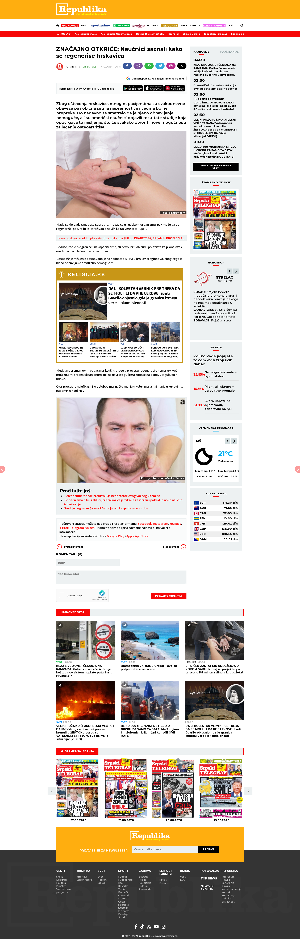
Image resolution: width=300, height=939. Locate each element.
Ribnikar (173, 33)
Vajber (89, 528)
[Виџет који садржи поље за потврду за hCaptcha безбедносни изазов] (82, 595)
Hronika (153, 25)
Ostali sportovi (123, 903)
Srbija (59, 876)
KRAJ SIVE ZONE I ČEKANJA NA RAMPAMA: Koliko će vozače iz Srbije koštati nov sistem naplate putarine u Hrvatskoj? (214, 69)
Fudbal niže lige (125, 881)
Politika (61, 882)
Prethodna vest (73, 546)
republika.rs (146, 935)
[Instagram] (171, 66)
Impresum (228, 876)
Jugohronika (85, 879)
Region (102, 879)
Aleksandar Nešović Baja (116, 33)
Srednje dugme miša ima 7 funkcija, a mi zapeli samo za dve (106, 508)
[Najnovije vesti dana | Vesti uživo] (121, 25)
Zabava (195, 25)
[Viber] (138, 66)
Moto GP (123, 898)
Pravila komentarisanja (231, 887)
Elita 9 (163, 880)
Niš (198, 441)
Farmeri (164, 883)
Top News (209, 878)
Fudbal (122, 876)
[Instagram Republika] (163, 926)
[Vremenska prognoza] (203, 456)
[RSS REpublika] (157, 926)
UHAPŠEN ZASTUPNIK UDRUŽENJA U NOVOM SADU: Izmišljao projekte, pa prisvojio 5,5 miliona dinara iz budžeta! (214, 104)
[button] (229, 271)
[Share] (60, 625)
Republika (230, 871)
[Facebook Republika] (137, 926)
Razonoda (145, 889)
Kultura (143, 886)
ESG (182, 879)
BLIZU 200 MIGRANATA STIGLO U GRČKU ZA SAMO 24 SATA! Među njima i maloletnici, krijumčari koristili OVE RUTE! (214, 151)
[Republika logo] (81, 9)
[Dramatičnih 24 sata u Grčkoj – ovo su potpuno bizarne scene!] (150, 640)
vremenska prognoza (216, 428)
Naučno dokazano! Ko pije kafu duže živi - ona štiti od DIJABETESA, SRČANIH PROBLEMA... (121, 238)
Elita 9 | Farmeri (165, 872)
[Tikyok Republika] (142, 926)
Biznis (185, 871)
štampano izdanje (216, 182)
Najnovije (201, 51)
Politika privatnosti (228, 900)
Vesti (84, 25)
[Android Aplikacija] (133, 88)
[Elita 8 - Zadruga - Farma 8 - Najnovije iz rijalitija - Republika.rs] (214, 25)
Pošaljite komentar (168, 596)
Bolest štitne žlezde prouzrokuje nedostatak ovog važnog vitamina (112, 496)
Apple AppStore (137, 536)
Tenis (121, 889)
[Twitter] (181, 66)
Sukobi (102, 882)
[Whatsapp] (149, 66)
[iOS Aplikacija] (153, 88)
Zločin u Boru (191, 33)
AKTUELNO (64, 33)
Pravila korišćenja (228, 881)
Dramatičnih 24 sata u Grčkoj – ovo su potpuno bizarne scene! (215, 87)
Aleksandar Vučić (86, 33)
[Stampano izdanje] (216, 220)
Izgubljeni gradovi (215, 33)
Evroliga (123, 914)
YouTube (175, 523)
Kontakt (227, 892)
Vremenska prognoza (63, 891)
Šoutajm (123, 907)
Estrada (143, 876)
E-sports (123, 911)
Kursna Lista (216, 493)
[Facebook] (127, 66)
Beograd (61, 879)
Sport (123, 871)
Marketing (228, 895)
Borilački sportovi (123, 894)
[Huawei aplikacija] (174, 88)
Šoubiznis (145, 882)
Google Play (115, 536)
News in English (207, 887)
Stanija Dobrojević (243, 33)
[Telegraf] (160, 66)
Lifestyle (90, 66)
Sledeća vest (171, 546)
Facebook (145, 523)
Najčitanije (229, 51)
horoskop (216, 262)
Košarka (123, 886)
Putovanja (210, 871)
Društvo (61, 886)
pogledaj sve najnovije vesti (216, 166)
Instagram (160, 523)
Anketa (216, 347)
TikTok (64, 528)
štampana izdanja (79, 751)
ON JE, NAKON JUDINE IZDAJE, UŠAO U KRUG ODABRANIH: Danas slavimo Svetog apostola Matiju (71, 352)
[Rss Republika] (149, 926)
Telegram (77, 528)
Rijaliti (143, 879)
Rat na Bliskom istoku (150, 33)
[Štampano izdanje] (78, 788)
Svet (184, 25)
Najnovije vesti (73, 612)
